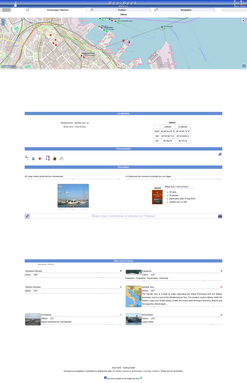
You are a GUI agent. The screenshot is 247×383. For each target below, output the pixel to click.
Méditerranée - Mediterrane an (75, 123)
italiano (236, 6)
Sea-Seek (123, 3)
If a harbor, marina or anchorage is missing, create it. (136, 371)
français (243, 3)
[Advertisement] (123, 90)
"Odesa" (123, 216)
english (236, 3)
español (243, 6)
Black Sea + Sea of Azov (75, 127)
